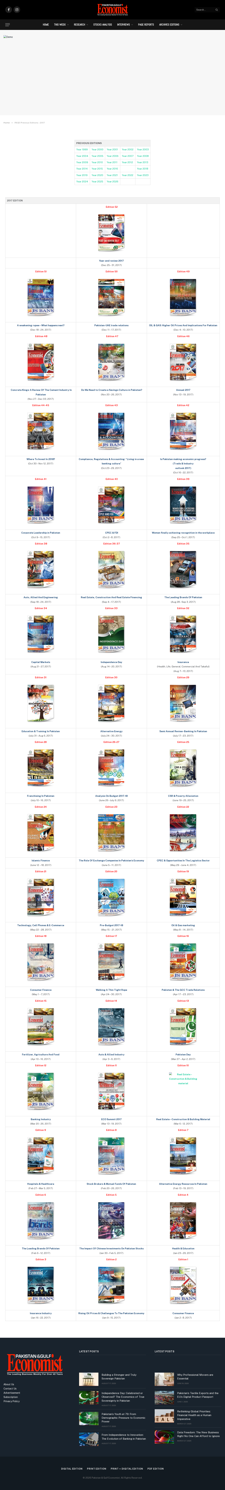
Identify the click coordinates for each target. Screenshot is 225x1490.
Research (79, 24)
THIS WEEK (60, 24)
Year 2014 (82, 168)
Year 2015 (97, 168)
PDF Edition (155, 1468)
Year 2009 (82, 162)
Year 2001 (112, 149)
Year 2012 (127, 162)
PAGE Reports (146, 24)
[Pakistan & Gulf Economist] (112, 9)
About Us (9, 1384)
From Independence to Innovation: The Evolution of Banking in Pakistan (124, 1436)
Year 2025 (97, 181)
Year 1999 (82, 149)
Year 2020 (97, 175)
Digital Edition (72, 1468)
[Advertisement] (112, 83)
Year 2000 (97, 149)
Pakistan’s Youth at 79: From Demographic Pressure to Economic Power (123, 1418)
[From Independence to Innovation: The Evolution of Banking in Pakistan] (88, 1439)
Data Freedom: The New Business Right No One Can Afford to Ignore (198, 1434)
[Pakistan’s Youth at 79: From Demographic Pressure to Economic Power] (88, 1418)
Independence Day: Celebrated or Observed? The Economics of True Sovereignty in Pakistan (123, 1397)
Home (46, 24)
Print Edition (96, 1468)
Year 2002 (127, 149)
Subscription (11, 1397)
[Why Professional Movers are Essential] (164, 1379)
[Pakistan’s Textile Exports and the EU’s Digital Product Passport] (164, 1397)
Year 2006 (112, 156)
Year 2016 (112, 168)
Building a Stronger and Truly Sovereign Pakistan (119, 1376)
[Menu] (7, 25)
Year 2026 (112, 181)
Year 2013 (142, 162)
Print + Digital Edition (127, 1468)
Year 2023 (143, 175)
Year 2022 (127, 175)
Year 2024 (82, 181)
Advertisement (12, 1392)
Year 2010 (97, 162)
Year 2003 (143, 149)
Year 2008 (143, 156)
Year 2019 (82, 175)
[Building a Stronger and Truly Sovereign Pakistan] (88, 1379)
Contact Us (10, 1388)
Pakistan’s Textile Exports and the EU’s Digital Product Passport (197, 1395)
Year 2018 (142, 168)
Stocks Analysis (102, 24)
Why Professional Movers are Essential (195, 1376)
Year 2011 (112, 162)
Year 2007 (128, 156)
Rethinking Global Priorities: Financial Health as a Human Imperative (194, 1415)
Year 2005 (97, 156)
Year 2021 (112, 175)
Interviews (123, 24)
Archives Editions (169, 24)
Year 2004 (82, 156)
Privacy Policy (12, 1401)
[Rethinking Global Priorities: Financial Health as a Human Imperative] (164, 1416)
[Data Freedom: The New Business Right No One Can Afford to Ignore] (164, 1437)
